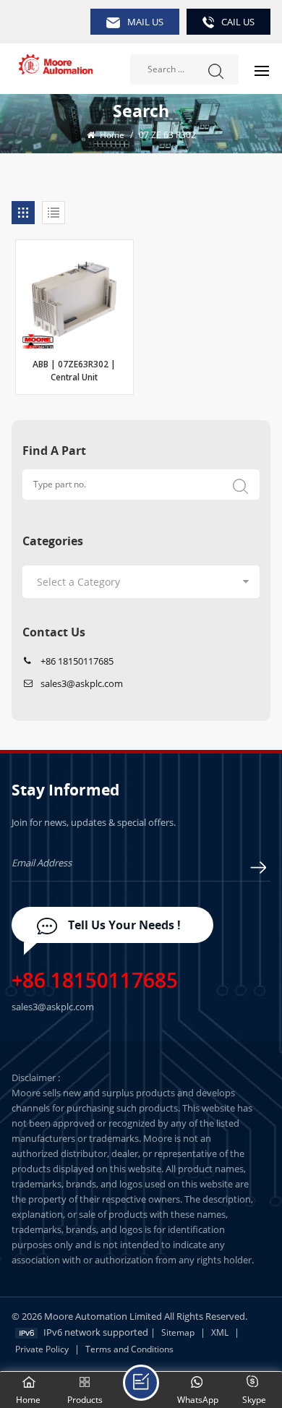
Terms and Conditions (129, 1349)
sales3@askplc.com (81, 683)
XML (219, 1332)
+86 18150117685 (77, 660)
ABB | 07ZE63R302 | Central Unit (74, 372)
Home (111, 135)
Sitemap (178, 1332)
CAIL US (238, 21)
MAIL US (145, 21)
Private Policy (42, 1349)
